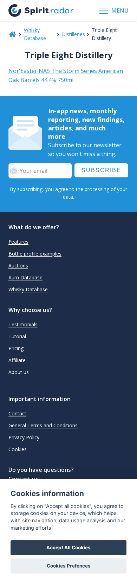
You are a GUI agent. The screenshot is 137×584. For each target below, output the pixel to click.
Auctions (18, 265)
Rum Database (25, 277)
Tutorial (17, 336)
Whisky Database (35, 34)
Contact (17, 413)
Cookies (17, 449)
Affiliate (17, 360)
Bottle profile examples (34, 253)
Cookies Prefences (69, 566)
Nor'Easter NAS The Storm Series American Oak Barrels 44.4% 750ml (65, 75)
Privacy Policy (23, 437)
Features (18, 241)
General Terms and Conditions (43, 425)
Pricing (16, 348)
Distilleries (73, 34)
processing (97, 189)
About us (18, 372)
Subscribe (101, 170)
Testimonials (23, 324)
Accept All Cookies (68, 547)
